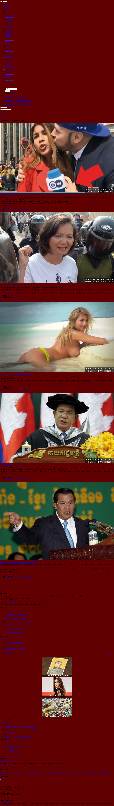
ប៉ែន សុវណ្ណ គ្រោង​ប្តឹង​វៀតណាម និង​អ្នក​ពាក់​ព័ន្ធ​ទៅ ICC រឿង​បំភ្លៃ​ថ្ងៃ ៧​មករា (18, 624)
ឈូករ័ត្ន (7, 386)
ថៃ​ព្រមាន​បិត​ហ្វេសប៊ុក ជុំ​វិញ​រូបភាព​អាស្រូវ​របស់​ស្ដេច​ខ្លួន (14, 628)
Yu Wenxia (49, 772)
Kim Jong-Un (27, 772)
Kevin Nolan (85, 772)
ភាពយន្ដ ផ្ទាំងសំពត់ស (9, 29)
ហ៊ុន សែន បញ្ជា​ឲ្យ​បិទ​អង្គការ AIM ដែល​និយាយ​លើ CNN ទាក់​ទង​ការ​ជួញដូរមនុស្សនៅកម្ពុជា (19, 562)
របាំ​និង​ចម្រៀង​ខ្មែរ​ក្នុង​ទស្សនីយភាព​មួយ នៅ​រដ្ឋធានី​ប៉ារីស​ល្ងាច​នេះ (16, 652)
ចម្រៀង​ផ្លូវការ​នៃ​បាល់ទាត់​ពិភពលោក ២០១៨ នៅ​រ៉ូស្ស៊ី (13, 648)
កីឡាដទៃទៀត (7, 47)
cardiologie (33, 772)
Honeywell (104, 772)
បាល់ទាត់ (6, 43)
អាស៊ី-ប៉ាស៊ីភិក (7, 7)
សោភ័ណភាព (7, 37)
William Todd (90, 772)
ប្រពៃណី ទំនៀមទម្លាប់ (9, 30)
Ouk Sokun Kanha (43, 772)
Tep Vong (38, 772)
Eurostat (13, 774)
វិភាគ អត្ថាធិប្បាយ (8, 58)
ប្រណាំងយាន (7, 46)
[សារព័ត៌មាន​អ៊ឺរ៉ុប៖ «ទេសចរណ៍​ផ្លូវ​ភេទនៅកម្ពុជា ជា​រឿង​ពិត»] (57, 463)
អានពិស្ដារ (2, 211)
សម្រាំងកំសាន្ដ (25, 390)
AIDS (77, 772)
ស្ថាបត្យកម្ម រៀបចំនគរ (9, 21)
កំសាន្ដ (4, 69)
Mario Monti (81, 772)
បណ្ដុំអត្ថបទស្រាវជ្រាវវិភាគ (9, 65)
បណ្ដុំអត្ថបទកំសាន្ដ (8, 81)
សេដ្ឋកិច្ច (6, 13)
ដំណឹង (4, 3)
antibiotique (61, 772)
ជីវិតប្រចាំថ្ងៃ (7, 35)
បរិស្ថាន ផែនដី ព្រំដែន (9, 16)
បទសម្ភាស (7, 61)
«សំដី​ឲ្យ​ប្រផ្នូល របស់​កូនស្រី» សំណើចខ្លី (11, 751)
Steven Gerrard (99, 772)
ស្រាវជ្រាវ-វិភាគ (5, 57)
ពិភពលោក (7, 8)
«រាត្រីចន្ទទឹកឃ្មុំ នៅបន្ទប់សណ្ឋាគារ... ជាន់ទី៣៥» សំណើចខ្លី (15, 746)
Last (3, 589)
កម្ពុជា (6, 4)
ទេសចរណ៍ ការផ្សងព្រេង (9, 71)
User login (7, 83)
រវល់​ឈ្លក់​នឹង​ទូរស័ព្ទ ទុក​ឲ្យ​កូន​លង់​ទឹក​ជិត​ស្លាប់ (12, 732)
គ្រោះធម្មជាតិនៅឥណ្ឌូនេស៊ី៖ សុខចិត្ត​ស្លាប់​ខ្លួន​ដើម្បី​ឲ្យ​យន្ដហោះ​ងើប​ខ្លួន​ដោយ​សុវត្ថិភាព (20, 727)
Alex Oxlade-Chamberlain (25, 774)
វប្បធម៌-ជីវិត (5, 19)
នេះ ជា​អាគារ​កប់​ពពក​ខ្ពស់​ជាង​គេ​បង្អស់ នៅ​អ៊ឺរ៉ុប (12, 643)
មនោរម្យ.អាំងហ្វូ (9, 205)
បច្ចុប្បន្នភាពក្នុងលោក (16, 299)
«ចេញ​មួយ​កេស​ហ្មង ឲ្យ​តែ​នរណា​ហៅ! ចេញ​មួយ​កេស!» (14, 756)
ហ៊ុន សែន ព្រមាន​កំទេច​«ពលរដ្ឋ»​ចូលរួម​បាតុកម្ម (12, 633)
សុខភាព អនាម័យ (8, 36)
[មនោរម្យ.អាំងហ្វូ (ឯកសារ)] (13, 1)
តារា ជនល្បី (7, 70)
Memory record (17, 774)
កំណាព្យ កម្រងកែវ (8, 77)
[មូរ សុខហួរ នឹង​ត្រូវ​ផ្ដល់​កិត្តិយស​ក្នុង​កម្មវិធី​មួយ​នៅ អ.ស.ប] (57, 282)
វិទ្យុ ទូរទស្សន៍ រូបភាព (9, 27)
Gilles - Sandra (17, 772)
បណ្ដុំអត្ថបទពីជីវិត (8, 41)
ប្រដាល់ (6, 45)
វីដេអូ (4, 66)
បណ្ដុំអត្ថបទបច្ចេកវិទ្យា (9, 56)
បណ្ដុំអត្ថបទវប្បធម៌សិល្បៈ (9, 32)
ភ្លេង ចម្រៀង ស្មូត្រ (8, 23)
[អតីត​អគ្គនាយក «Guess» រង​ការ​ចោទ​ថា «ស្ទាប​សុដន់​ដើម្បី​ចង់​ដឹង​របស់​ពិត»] (57, 372)
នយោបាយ (7, 11)
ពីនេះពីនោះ (7, 72)
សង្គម (6, 12)
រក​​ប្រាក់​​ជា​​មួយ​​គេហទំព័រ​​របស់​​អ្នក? (6, 761)
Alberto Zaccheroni (8, 774)
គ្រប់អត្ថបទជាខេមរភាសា (19, 209)
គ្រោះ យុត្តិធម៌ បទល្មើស (9, 14)
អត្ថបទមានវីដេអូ (11, 209)
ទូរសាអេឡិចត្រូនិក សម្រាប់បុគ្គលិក (7, 766)
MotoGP (53, 772)
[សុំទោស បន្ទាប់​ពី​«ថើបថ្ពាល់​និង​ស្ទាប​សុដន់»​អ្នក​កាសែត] (57, 192)
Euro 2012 (11, 772)
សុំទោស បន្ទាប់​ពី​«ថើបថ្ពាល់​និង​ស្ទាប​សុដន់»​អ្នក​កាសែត (11, 195)
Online (8, 772)
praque (71, 772)
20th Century (57, 772)
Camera (1, 772)
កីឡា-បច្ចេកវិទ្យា (5, 42)
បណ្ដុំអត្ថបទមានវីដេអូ (9, 67)
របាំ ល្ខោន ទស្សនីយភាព (9, 25)
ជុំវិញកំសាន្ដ (26, 209)
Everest (94, 772)
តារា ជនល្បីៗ (20, 390)
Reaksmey (21, 772)
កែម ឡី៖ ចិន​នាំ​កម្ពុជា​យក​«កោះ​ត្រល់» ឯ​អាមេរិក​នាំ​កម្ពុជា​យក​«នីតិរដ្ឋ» (17, 619)
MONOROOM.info (66, 596)
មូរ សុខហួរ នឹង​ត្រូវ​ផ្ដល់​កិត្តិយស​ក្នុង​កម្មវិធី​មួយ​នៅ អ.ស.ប (11, 284)
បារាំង (6, 6)
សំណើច (6, 79)
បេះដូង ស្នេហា (7, 38)
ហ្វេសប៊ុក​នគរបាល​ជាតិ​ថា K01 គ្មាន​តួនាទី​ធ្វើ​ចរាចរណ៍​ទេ (14, 614)
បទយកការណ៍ (7, 62)
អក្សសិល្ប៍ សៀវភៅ (8, 26)
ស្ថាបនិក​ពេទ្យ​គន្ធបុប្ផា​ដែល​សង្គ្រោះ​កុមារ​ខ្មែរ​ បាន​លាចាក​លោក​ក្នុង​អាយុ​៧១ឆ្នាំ (18, 736)
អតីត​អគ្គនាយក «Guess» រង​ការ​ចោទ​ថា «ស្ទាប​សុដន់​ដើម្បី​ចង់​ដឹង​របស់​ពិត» (15, 374)
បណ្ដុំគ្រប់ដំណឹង (8, 18)
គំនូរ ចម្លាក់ (7, 22)
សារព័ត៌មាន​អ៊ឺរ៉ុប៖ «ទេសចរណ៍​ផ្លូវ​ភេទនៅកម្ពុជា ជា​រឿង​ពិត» (12, 465)
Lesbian (5, 772)
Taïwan (68, 772)
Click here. (13, 93)
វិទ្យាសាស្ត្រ (7, 53)
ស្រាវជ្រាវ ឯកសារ (8, 60)
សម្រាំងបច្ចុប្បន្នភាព (7, 478)
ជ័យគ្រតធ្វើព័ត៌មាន (8, 75)
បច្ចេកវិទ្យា (7, 52)
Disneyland (74, 772)
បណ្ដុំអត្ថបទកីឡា (8, 50)
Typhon (65, 772)
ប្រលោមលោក (7, 76)
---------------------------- (9, 9)
